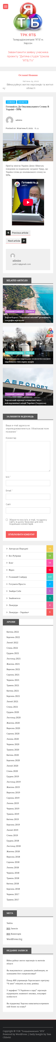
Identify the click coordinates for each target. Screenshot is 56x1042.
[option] (28, 84)
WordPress (21, 1034)
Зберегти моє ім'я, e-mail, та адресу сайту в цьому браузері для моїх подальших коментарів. (28, 522)
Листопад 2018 (14, 846)
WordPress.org (14, 939)
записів (12, 928)
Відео (11, 570)
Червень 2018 (13, 873)
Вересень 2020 (13, 728)
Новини (11, 102)
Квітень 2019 (13, 819)
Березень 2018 (13, 889)
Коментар (11, 438)
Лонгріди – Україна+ (19, 612)
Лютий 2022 (12, 642)
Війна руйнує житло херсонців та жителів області (26, 962)
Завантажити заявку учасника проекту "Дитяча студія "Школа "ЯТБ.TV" (28, 56)
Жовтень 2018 (13, 851)
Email (9, 490)
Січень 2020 (12, 771)
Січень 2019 (12, 835)
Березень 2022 (13, 637)
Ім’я (8, 477)
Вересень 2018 (13, 857)
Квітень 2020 (13, 755)
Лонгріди (13, 605)
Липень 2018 (13, 867)
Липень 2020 (13, 739)
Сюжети (22, 102)
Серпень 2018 (13, 862)
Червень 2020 (13, 744)
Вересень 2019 (13, 792)
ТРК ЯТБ (28, 35)
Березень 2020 (13, 760)
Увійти (10, 923)
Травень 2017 (13, 899)
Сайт (8, 504)
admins (19, 120)
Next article (14, 241)
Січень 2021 (12, 707)
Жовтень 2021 (13, 664)
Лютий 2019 (12, 830)
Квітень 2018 (13, 883)
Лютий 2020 (12, 766)
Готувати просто (17, 584)
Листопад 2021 (14, 658)
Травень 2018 (13, 878)
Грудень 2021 (13, 653)
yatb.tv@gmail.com (22, 264)
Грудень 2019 (13, 776)
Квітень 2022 (13, 632)
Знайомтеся (14, 598)
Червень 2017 (13, 894)
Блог (11, 562)
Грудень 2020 (13, 712)
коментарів (14, 934)
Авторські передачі (18, 548)
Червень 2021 (13, 680)
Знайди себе (15, 591)
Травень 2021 (13, 685)
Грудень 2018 (13, 841)
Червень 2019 (13, 808)
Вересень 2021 (13, 669)
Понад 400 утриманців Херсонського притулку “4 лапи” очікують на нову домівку (28, 982)
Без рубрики (15, 555)
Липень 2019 (13, 803)
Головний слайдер (14, 311)
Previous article (20, 233)
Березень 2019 (13, 824)
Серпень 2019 (13, 798)
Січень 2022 (12, 648)
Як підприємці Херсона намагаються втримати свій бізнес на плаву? (28, 1005)
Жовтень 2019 (13, 787)
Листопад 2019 (14, 782)
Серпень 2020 (13, 733)
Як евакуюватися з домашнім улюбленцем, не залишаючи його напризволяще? (27, 972)
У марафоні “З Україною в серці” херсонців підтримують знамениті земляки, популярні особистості (26, 993)
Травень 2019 (13, 814)
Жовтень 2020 (13, 723)
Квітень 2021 (13, 691)
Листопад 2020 (14, 717)
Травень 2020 (13, 749)
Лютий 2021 (12, 701)
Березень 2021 (13, 696)
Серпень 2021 (13, 674)
